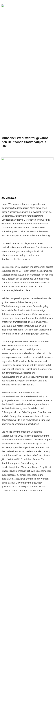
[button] (34, 8)
